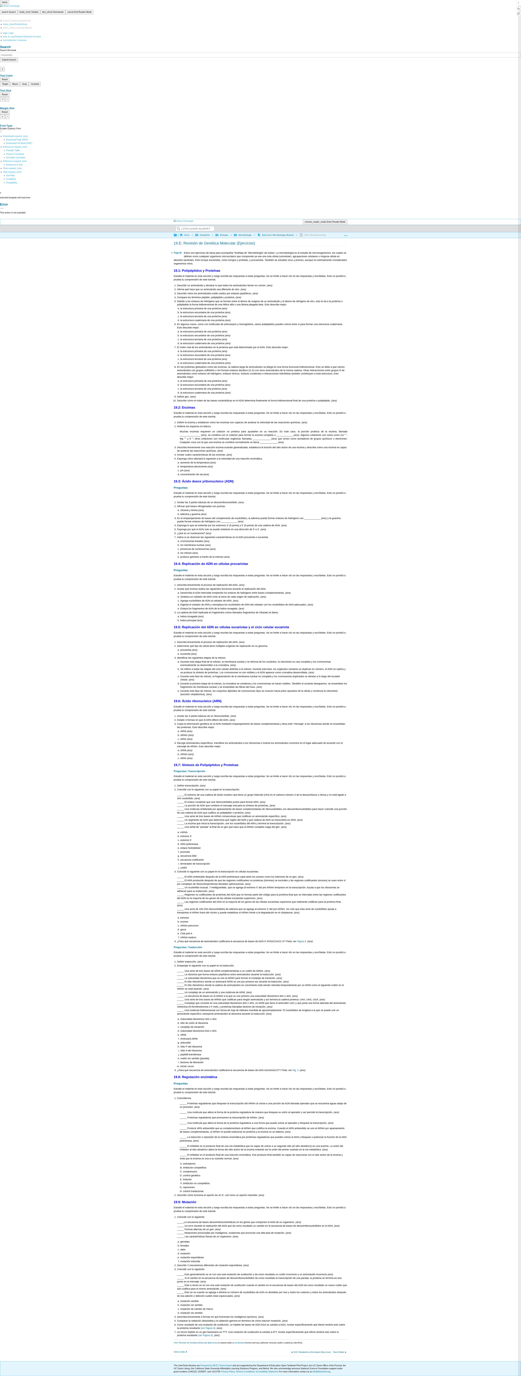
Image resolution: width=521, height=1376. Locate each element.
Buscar (178, 228)
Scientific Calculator (15, 157)
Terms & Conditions (245, 1371)
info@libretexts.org (321, 1371)
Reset (5, 79)
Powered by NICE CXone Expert (216, 1365)
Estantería (204, 235)
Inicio (187, 235)
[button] (11, 179)
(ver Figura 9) (208, 1328)
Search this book (8, 50)
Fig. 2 (295, 1070)
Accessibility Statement (267, 1371)
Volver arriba (179, 1352)
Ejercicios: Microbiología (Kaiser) (277, 235)
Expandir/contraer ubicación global (345, 234)
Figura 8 (301, 941)
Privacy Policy (228, 1371)
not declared (239, 1343)
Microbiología (245, 235)
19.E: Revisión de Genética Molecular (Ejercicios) (196, 1343)
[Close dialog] (2, 208)
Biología (224, 235)
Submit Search (9, 60)
